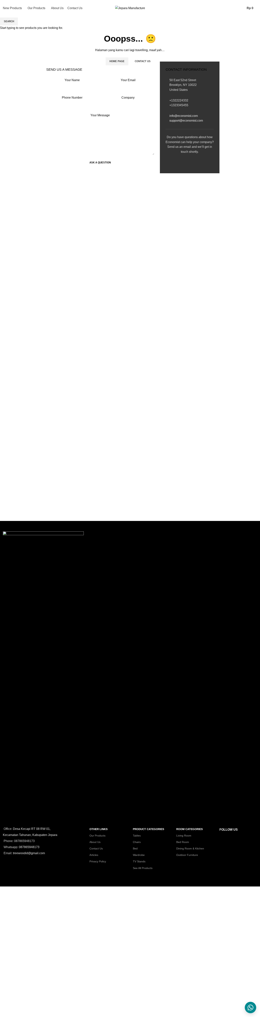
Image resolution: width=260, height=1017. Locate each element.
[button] (250, 1007)
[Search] (240, 8)
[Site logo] (130, 7)
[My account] (233, 8)
